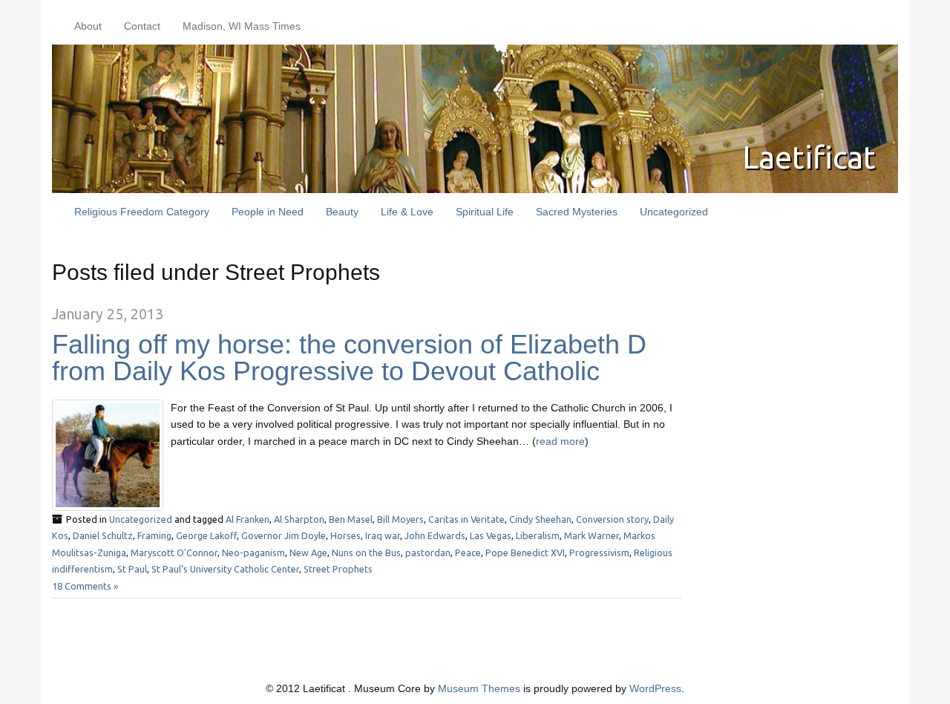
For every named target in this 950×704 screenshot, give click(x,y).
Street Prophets (338, 569)
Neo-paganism (253, 552)
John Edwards (434, 535)
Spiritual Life (485, 212)
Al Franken (247, 519)
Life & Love (407, 212)
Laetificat (809, 157)
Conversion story (612, 519)
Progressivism (599, 552)
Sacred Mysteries (577, 212)
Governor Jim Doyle (283, 535)
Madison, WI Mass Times (242, 26)
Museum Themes (479, 688)
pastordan (428, 552)
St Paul (132, 569)
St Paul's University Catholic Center (225, 569)
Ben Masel (351, 519)
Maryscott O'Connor (174, 552)
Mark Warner (591, 535)
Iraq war (382, 535)
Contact (142, 26)
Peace (468, 552)
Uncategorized (674, 212)
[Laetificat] (475, 118)
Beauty (342, 212)
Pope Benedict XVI (525, 552)
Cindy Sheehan (540, 519)
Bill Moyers (400, 519)
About (88, 26)
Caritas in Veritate (466, 519)
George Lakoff (206, 535)
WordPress (655, 688)
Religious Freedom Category (141, 212)
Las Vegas (490, 535)
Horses (345, 535)
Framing (154, 535)
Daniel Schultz (103, 535)
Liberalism (538, 535)
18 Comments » (85, 586)
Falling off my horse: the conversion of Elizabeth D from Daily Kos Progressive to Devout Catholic (349, 357)
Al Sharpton (299, 519)
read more (560, 441)
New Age (308, 552)
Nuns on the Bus (366, 552)
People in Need (268, 212)
